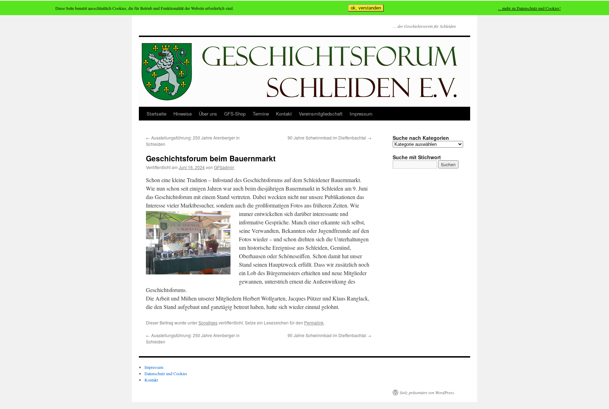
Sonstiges (207, 323)
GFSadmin (224, 167)
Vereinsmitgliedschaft (321, 113)
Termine (261, 113)
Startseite (156, 113)
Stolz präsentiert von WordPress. (427, 392)
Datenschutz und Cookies (165, 373)
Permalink (314, 323)
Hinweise (182, 113)
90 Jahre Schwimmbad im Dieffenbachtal (329, 138)
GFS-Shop (235, 113)
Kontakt (284, 113)
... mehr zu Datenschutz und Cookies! (529, 8)
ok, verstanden (366, 8)
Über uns (208, 113)
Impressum (361, 113)
